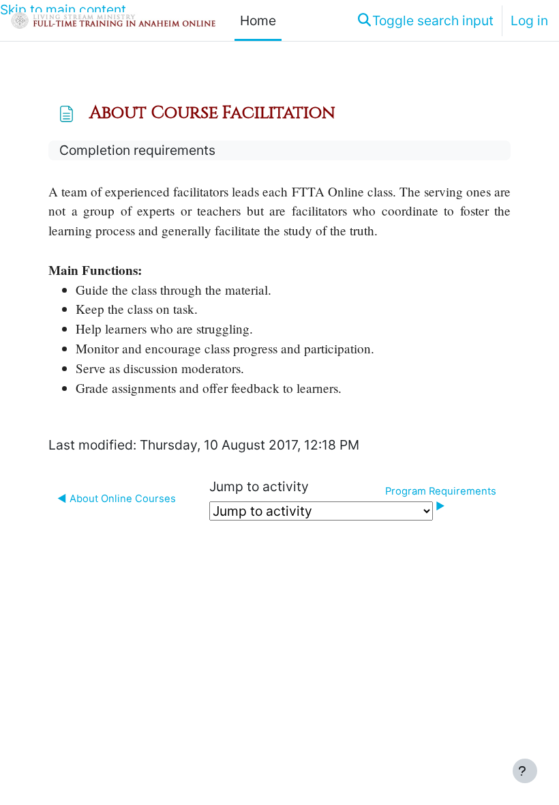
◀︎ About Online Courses (116, 499)
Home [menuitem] (258, 20)
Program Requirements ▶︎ (442, 498)
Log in (529, 20)
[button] (424, 20)
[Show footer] (525, 771)
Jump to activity (259, 486)
